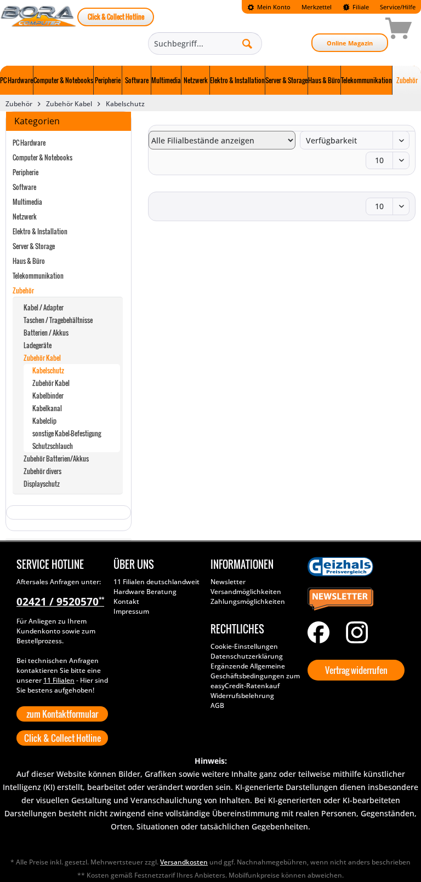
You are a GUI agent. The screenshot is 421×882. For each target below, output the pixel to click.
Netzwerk (25, 216)
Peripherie (25, 172)
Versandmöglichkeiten (245, 591)
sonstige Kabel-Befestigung (66, 433)
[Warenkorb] (359, 30)
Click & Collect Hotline (116, 16)
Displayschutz (42, 483)
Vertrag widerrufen (356, 670)
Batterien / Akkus (46, 332)
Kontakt (126, 601)
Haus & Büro (29, 261)
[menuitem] (269, 7)
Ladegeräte (38, 345)
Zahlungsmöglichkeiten (247, 601)
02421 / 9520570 (60, 602)
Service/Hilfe (398, 7)
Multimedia (27, 201)
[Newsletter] (353, 599)
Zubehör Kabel (42, 357)
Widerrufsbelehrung (242, 695)
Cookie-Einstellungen (244, 646)
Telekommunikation (38, 275)
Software (24, 187)
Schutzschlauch (52, 446)
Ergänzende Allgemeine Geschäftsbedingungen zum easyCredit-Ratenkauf (255, 675)
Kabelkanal (47, 408)
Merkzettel (316, 7)
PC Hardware (29, 142)
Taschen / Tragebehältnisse (58, 320)
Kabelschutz (48, 370)
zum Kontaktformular (62, 713)
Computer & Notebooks (42, 157)
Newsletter (228, 581)
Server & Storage (34, 246)
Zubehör (23, 290)
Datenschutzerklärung (246, 656)
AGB (217, 705)
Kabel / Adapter (44, 307)
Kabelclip (44, 420)
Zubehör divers (42, 471)
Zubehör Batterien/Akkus (56, 458)
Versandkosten (184, 862)
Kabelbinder (48, 395)
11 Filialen (59, 680)
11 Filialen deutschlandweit (156, 581)
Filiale (360, 7)
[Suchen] (247, 43)
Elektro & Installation (40, 231)
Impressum (131, 611)
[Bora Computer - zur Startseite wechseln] (38, 30)
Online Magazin (350, 43)
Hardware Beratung (145, 591)
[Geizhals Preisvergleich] (353, 566)
